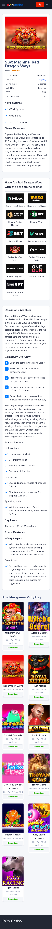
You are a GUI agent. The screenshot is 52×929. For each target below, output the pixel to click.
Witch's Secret (39, 632)
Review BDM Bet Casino (15, 294)
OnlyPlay (42, 79)
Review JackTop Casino (15, 259)
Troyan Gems (39, 784)
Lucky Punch (39, 735)
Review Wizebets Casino (37, 259)
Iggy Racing (13, 887)
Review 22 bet (15, 241)
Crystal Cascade (13, 735)
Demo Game (13, 647)
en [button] (47, 4)
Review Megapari (15, 276)
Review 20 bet (37, 222)
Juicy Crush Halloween (39, 836)
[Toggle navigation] (3, 4)
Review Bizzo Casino (37, 206)
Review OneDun (36, 276)
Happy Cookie (13, 834)
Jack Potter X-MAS (13, 634)
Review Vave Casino (37, 241)
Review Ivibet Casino (15, 206)
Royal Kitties (39, 685)
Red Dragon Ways (13, 685)
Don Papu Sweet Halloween (13, 786)
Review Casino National (15, 224)
